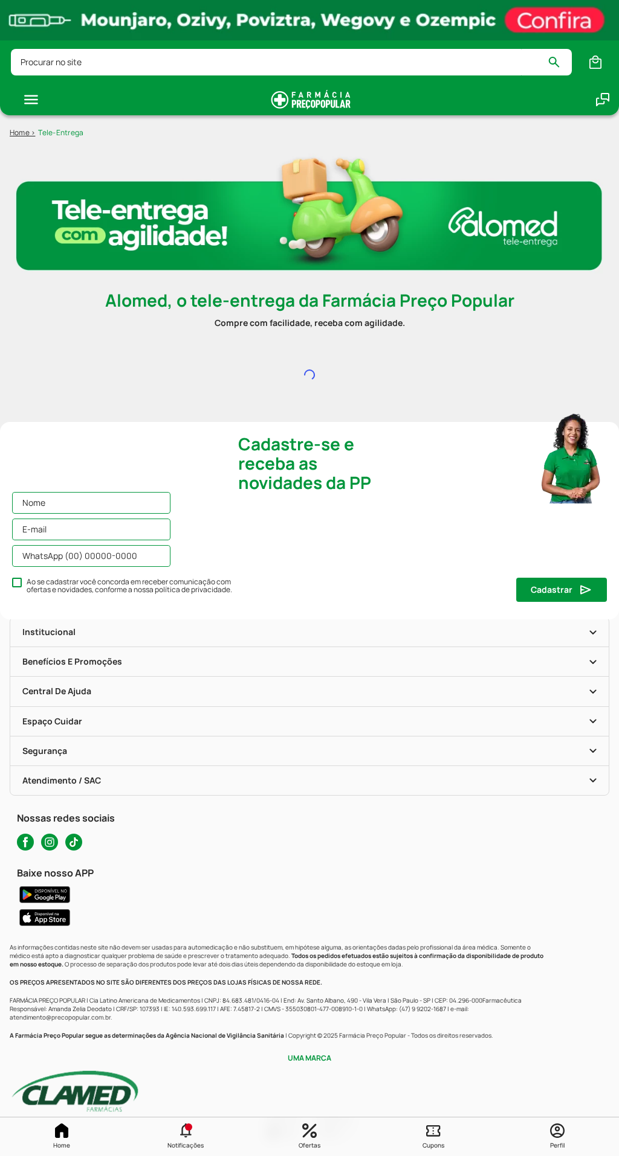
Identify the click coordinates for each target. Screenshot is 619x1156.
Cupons (433, 1145)
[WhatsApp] (602, 99)
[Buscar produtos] (559, 62)
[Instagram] (49, 842)
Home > (22, 133)
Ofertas (309, 1145)
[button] (186, 1136)
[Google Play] (309, 894)
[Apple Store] (309, 917)
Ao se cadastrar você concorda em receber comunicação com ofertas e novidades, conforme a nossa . (129, 586)
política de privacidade (192, 589)
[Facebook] (25, 842)
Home (61, 1145)
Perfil (557, 1145)
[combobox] (291, 62)
